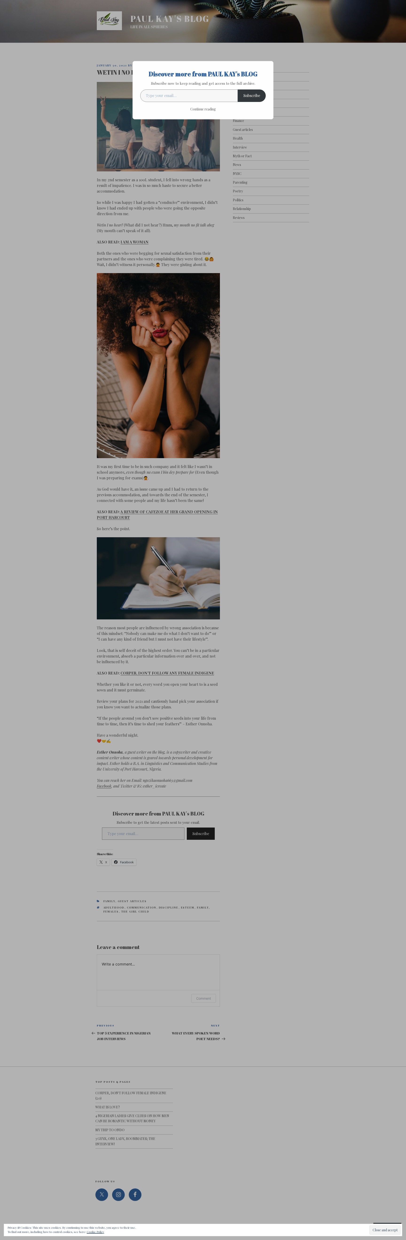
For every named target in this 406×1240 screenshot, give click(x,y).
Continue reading (203, 109)
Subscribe (251, 95)
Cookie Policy (95, 1232)
